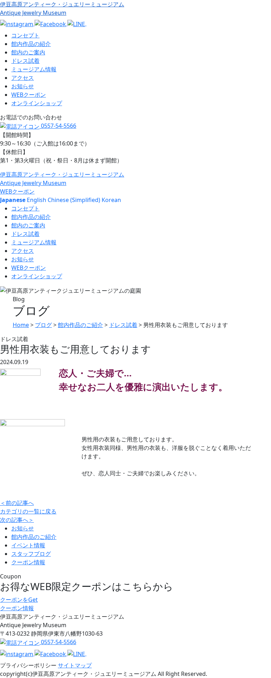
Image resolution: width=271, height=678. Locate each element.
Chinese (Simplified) (74, 200)
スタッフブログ (31, 554)
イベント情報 (28, 545)
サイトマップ (75, 665)
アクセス (22, 78)
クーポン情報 (28, 562)
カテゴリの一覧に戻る (28, 511)
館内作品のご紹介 (33, 537)
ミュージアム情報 (33, 69)
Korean (111, 200)
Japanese (12, 200)
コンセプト (25, 35)
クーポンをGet (19, 599)
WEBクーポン (28, 95)
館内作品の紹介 (31, 44)
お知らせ (22, 86)
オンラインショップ (36, 103)
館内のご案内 (28, 52)
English (36, 200)
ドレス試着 (25, 61)
